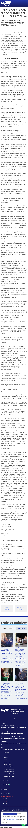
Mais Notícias (22, 628)
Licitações (13, 743)
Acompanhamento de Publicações (13, 737)
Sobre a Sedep (7, 755)
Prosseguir (10, 814)
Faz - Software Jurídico (13, 727)
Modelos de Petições (9, 771)
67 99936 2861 (5, 793)
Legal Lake (12, 732)
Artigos (5, 759)
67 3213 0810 (4, 781)
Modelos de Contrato (9, 769)
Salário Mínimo (7, 764)
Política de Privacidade (11, 819)
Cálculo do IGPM (8, 762)
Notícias (6, 757)
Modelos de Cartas (8, 766)
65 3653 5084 (4, 803)
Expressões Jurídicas (9, 776)
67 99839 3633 (5, 784)
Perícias (12, 748)
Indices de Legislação (9, 773)
